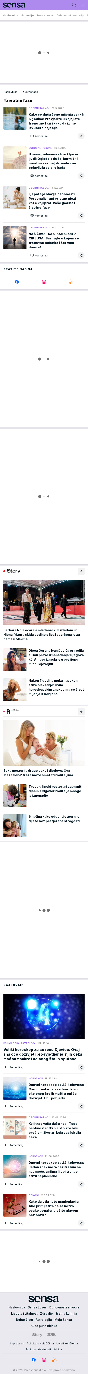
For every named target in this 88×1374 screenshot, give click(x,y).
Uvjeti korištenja (67, 1343)
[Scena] (51, 1334)
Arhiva (57, 1349)
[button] (39, 136)
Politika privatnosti (38, 1349)
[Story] (37, 1334)
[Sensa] (13, 5)
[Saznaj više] (81, 571)
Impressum (17, 1343)
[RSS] (71, 282)
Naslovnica (10, 91)
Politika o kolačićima (40, 1343)
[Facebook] (17, 282)
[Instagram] (44, 282)
